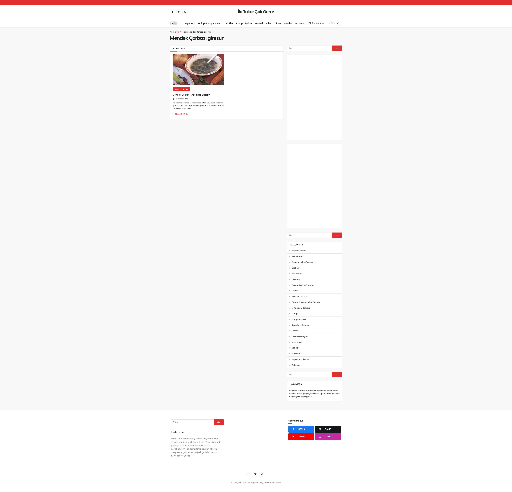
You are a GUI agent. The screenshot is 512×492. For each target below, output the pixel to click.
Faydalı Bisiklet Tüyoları (303, 285)
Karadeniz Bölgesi (300, 325)
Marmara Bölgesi (300, 336)
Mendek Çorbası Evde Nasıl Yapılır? (191, 94)
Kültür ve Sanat (315, 23)
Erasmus (299, 23)
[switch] (173, 23)
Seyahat (189, 23)
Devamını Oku (181, 114)
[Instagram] (184, 11)
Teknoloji (296, 365)
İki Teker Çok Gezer (256, 12)
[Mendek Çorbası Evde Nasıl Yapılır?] (198, 70)
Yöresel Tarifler (263, 23)
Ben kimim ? (297, 256)
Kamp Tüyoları (244, 23)
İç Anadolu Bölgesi (301, 307)
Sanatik (295, 347)
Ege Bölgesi (297, 273)
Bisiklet (229, 23)
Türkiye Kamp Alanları (209, 23)
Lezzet (295, 330)
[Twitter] (178, 11)
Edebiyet (296, 267)
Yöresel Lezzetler (283, 23)
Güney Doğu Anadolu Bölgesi (306, 302)
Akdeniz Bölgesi (299, 250)
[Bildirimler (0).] (338, 23)
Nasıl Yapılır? (181, 89)
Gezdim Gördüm (300, 296)
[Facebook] (172, 11)
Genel (295, 290)
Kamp (295, 313)
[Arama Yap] (332, 23)
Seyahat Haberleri (300, 359)
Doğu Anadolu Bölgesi (302, 262)
